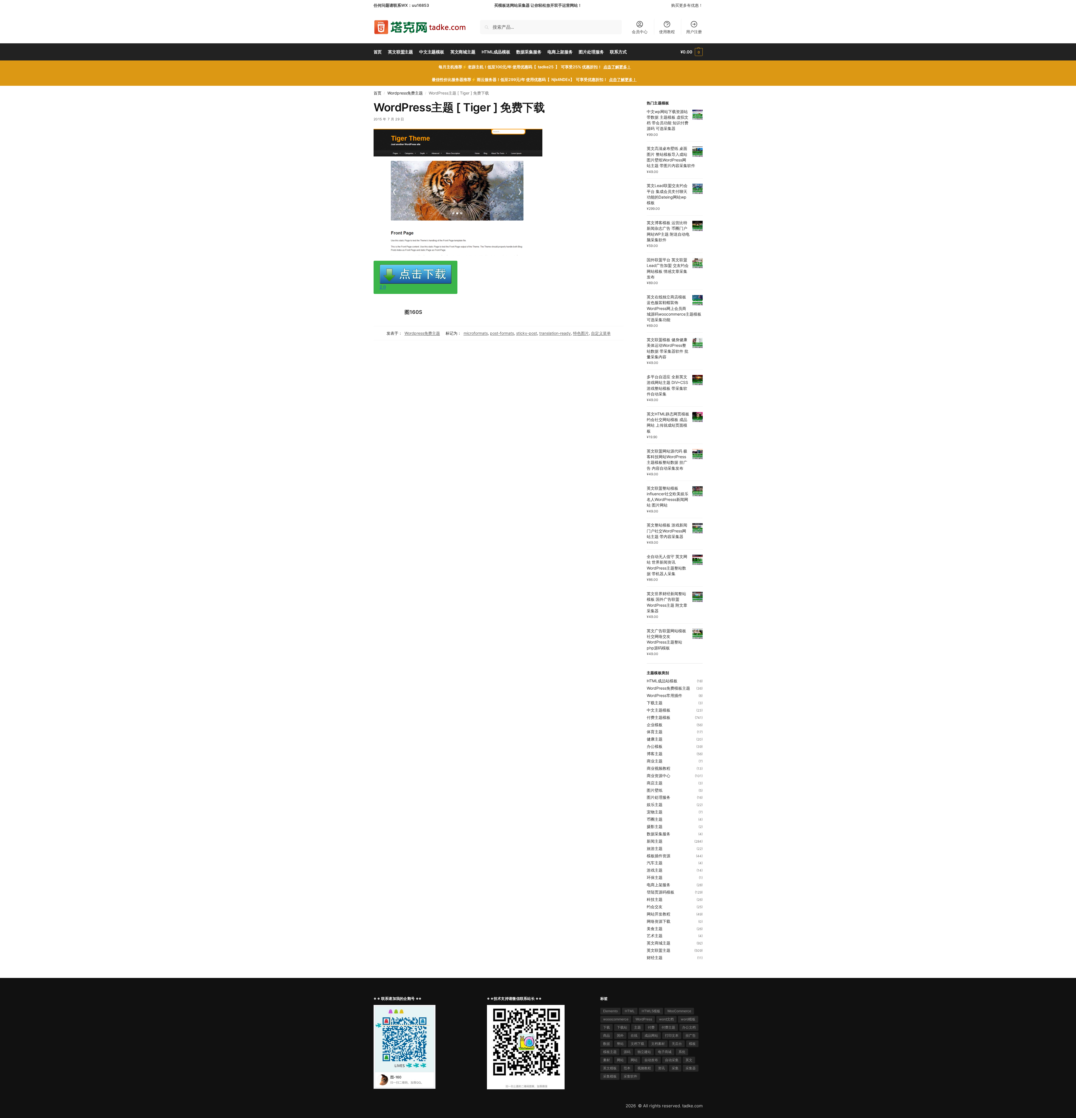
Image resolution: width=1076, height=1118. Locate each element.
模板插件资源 (658, 855)
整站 (620, 1043)
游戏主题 (654, 870)
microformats (476, 333)
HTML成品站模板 (662, 680)
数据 (606, 1043)
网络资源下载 (658, 921)
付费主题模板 (658, 717)
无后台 (677, 1043)
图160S (413, 312)
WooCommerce (679, 1011)
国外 (620, 1035)
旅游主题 (654, 848)
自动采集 (672, 1060)
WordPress (643, 1019)
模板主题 (610, 1052)
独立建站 (644, 1052)
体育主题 (654, 731)
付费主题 (668, 1027)
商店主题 (654, 782)
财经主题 (654, 957)
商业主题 (654, 761)
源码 (627, 1052)
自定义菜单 (601, 333)
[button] (691, 52)
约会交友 (654, 906)
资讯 (661, 1068)
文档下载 (637, 1043)
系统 (682, 1052)
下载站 (622, 1027)
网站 (620, 1060)
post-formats (502, 333)
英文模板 (610, 1068)
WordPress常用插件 (664, 695)
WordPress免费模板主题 (668, 688)
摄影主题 (654, 826)
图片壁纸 (654, 790)
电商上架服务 (658, 884)
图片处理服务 (658, 797)
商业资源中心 (658, 775)
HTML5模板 (651, 1011)
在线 (634, 1035)
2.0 (382, 287)
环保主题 (654, 877)
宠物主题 (654, 811)
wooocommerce (615, 1019)
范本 (627, 1068)
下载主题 (654, 702)
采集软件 (630, 1076)
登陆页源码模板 (660, 892)
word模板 (688, 1019)
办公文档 (689, 1027)
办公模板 (654, 746)
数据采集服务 (658, 833)
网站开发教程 (658, 914)
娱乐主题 (654, 804)
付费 (651, 1027)
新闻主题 (654, 841)
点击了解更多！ (617, 66)
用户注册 (694, 31)
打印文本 (672, 1035)
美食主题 (654, 928)
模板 (692, 1043)
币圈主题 (654, 819)
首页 (377, 93)
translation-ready (555, 333)
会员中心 (640, 31)
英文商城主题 (658, 943)
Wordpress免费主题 (405, 93)
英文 (689, 1060)
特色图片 (581, 333)
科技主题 (654, 899)
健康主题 (654, 739)
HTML (630, 1011)
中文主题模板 (658, 710)
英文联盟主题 (658, 950)
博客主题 (654, 753)
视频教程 (644, 1068)
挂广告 (691, 1035)
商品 (606, 1035)
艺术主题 (654, 935)
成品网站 (651, 1035)
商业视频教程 (658, 768)
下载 (606, 1027)
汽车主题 (654, 862)
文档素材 (658, 1043)
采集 (675, 1068)
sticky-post (526, 333)
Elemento (610, 1011)
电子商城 (664, 1052)
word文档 (666, 1019)
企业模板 (654, 724)
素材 (606, 1060)
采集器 (691, 1068)
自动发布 (651, 1060)
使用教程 (667, 31)
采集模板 (610, 1076)
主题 (637, 1027)
